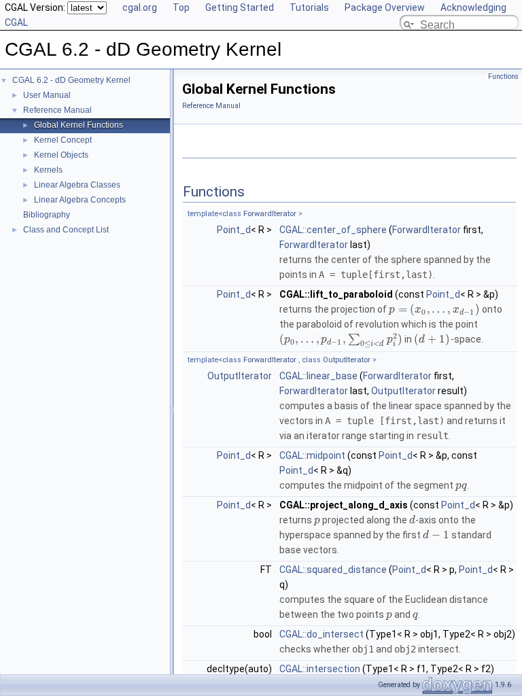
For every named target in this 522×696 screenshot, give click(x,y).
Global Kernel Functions (78, 125)
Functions (503, 76)
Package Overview (385, 7)
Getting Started (239, 7)
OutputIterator (346, 359)
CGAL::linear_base (318, 375)
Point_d (234, 229)
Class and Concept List (66, 229)
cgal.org (139, 7)
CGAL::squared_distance (333, 569)
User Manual (47, 95)
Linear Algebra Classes (77, 185)
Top (181, 7)
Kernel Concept (63, 140)
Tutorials (309, 7)
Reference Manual (57, 110)
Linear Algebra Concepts (80, 200)
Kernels (48, 170)
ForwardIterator (269, 213)
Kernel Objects (61, 155)
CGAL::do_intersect (321, 634)
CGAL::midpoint (312, 455)
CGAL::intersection (319, 668)
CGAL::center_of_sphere (333, 229)
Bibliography (46, 215)
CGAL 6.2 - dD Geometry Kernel (71, 80)
